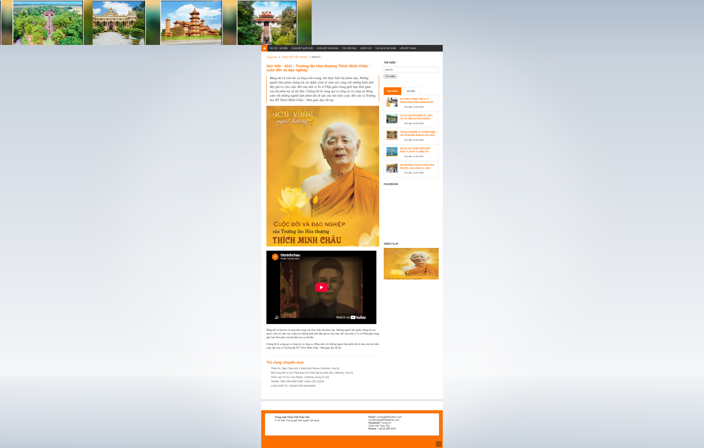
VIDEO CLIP (365, 48)
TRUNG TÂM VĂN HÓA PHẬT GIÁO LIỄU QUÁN (297, 381)
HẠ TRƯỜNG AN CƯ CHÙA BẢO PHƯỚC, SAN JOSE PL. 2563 (417, 166)
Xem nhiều (392, 91)
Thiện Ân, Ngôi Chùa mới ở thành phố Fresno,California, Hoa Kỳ (305, 368)
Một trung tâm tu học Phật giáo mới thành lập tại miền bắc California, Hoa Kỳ (312, 372)
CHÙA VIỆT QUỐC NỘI (302, 48)
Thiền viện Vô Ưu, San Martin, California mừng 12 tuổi (300, 377)
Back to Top (439, 444)
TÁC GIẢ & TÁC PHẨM (385, 48)
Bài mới (411, 91)
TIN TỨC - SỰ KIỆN (279, 48)
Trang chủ (271, 57)
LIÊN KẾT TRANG (408, 48)
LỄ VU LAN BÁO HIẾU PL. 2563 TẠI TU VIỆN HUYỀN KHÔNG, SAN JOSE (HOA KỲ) (416, 118)
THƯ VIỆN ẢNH (349, 48)
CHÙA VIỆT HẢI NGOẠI (327, 48)
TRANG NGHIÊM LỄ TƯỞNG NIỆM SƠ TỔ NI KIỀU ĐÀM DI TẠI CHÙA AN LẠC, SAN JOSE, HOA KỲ (417, 135)
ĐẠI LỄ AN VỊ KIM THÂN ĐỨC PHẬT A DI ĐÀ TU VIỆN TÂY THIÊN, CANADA (415, 151)
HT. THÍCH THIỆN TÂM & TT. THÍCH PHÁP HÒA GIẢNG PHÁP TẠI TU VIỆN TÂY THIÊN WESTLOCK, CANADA (417, 104)
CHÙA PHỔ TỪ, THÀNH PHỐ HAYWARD (293, 386)
